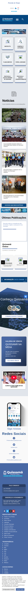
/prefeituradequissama (14, 453)
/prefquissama (14, 447)
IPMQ (20, 263)
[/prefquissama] (14, 444)
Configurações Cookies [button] (8, 589)
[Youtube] (13, 511)
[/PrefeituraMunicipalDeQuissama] (14, 438)
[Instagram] (10, 511)
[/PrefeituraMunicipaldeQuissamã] (14, 457)
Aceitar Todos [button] (20, 589)
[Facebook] (4, 511)
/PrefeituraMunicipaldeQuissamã (14, 460)
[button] (17, 20)
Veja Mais (7, 119)
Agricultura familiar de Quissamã (14, 386)
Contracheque (7, 263)
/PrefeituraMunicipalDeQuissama (14, 440)
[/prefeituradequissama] (14, 451)
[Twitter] (7, 511)
